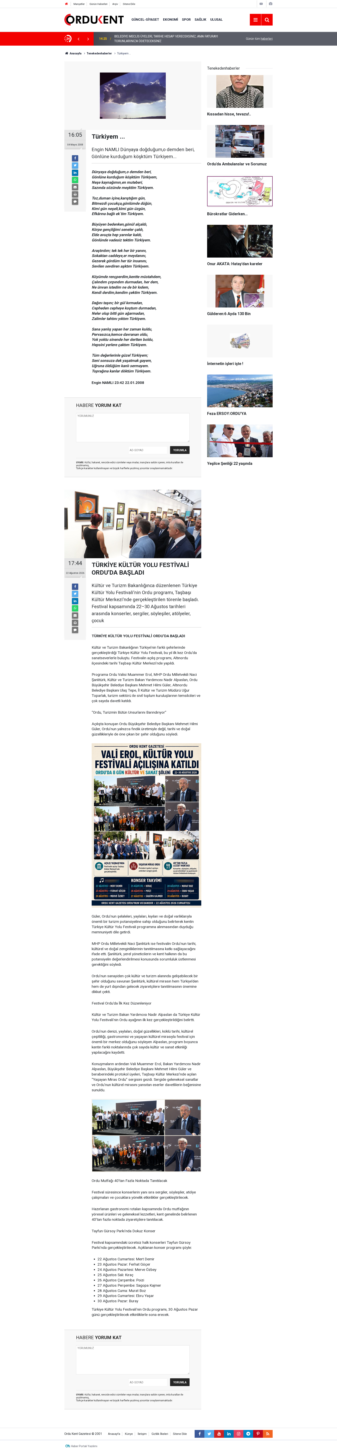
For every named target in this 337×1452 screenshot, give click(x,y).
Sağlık (200, 19)
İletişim (142, 1434)
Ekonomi (170, 19)
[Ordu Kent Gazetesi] (94, 19)
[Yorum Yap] (75, 201)
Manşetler (79, 4)
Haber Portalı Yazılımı (84, 1446)
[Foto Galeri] (270, 4)
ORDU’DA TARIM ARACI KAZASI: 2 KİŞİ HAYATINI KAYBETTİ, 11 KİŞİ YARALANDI (160, 39)
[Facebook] (75, 158)
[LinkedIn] (75, 173)
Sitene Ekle (129, 4)
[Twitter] (75, 165)
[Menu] (255, 20)
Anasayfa (114, 1434)
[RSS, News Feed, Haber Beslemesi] (268, 1434)
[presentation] (78, 38)
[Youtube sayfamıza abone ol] (219, 1434)
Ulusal (216, 19)
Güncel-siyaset (145, 19)
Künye (129, 1434)
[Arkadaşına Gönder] (75, 187)
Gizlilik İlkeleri (160, 1434)
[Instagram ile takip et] (238, 1434)
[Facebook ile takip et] (199, 1434)
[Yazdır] (75, 194)
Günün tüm (259, 39)
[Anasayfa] (66, 4)
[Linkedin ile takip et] (229, 1434)
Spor (186, 19)
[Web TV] (261, 4)
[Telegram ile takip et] (248, 1434)
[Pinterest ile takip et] (258, 1434)
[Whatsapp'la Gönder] (75, 180)
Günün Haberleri (98, 4)
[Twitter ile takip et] (209, 1434)
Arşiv (115, 4)
